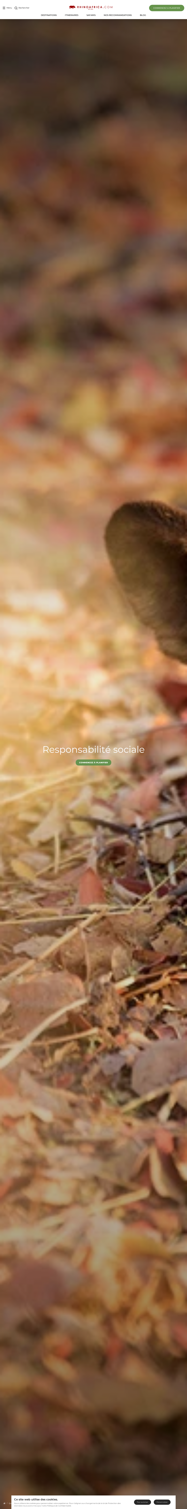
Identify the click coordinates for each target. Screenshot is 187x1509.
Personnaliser (162, 1502)
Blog (143, 15)
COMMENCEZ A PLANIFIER (166, 8)
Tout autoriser (142, 1502)
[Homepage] (4, 1503)
